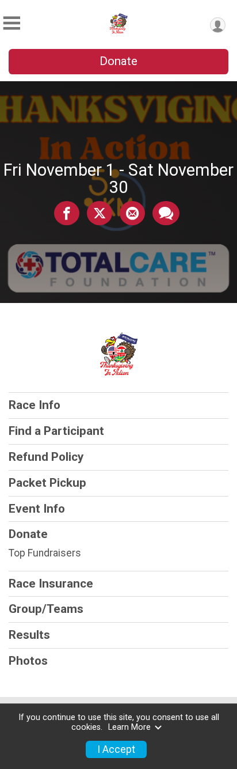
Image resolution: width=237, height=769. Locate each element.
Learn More (129, 727)
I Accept (116, 749)
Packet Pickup (47, 483)
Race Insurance (51, 583)
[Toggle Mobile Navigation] (11, 23)
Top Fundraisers (45, 553)
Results (29, 635)
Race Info (34, 405)
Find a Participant (56, 431)
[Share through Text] (165, 213)
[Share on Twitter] (99, 213)
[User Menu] (217, 25)
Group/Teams (46, 609)
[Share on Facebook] (66, 213)
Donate (118, 61)
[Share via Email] (132, 213)
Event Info (37, 509)
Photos (28, 661)
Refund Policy (46, 457)
